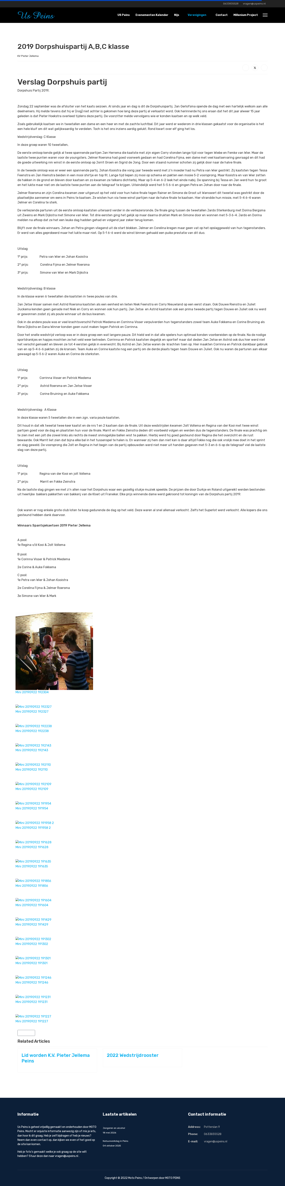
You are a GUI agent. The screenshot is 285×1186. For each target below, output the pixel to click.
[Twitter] (255, 67)
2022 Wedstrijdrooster (133, 1055)
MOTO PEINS (172, 1178)
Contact (222, 15)
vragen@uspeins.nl (254, 3)
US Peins (123, 15)
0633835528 (230, 3)
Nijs (176, 15)
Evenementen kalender (152, 15)
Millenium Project (245, 15)
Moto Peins (135, 1178)
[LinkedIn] (264, 67)
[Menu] (265, 15)
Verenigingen (196, 15)
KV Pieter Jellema (28, 55)
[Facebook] (18, 3)
